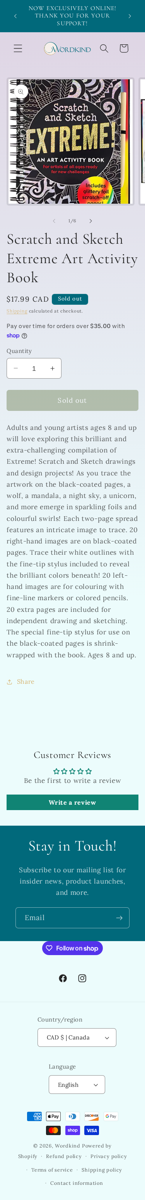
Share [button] (26, 681)
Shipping (17, 311)
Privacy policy (108, 1156)
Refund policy (64, 1156)
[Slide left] (54, 220)
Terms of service (52, 1170)
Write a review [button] (72, 802)
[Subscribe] (119, 917)
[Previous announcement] (15, 15)
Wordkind (68, 1145)
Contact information (76, 1183)
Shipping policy (102, 1170)
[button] (18, 48)
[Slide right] (90, 220)
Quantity (19, 351)
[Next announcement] (129, 15)
